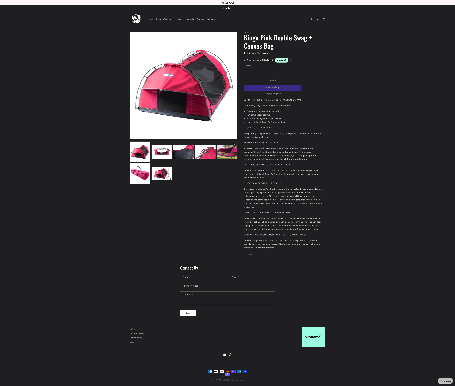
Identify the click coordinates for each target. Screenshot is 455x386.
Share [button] (249, 254)
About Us (134, 342)
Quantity (247, 66)
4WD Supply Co (223, 380)
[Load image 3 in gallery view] (183, 152)
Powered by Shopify (236, 380)
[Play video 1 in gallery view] (227, 152)
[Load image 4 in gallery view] (205, 152)
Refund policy (136, 338)
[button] (165, 19)
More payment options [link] (272, 94)
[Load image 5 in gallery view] (140, 173)
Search (133, 329)
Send (188, 313)
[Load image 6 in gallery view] (162, 173)
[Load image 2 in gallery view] (162, 152)
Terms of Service (137, 333)
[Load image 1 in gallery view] (140, 152)
